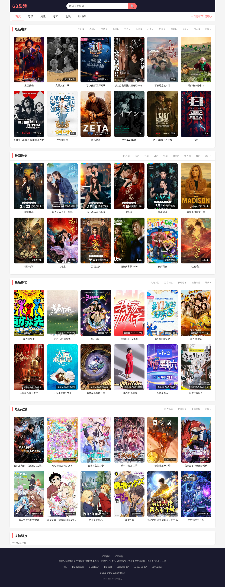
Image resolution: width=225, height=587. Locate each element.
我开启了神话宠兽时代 (196, 465)
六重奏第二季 (62, 85)
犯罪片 (174, 29)
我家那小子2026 (129, 338)
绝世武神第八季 (196, 519)
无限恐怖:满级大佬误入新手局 (162, 519)
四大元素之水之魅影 (62, 212)
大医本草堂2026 (62, 393)
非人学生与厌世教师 (29, 519)
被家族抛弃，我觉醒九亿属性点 (29, 465)
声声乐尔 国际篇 (62, 338)
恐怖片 (127, 29)
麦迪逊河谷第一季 (196, 212)
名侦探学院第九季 (96, 393)
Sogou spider (140, 567)
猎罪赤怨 (29, 212)
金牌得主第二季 (96, 465)
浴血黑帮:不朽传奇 (162, 139)
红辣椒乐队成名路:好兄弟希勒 (29, 139)
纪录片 (162, 29)
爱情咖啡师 (62, 139)
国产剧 (126, 155)
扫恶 (196, 139)
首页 (18, 16)
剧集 (43, 16)
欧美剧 (176, 155)
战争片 (150, 29)
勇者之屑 (129, 519)
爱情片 (104, 29)
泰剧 (198, 155)
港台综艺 (168, 282)
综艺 (55, 16)
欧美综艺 (196, 282)
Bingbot (108, 567)
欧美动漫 (196, 409)
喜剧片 (92, 29)
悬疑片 (185, 29)
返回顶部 (119, 556)
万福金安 (95, 266)
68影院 (19, 6)
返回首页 (106, 556)
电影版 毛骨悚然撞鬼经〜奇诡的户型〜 (129, 85)
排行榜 (82, 16)
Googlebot (94, 567)
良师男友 (162, 266)
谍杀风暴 (95, 139)
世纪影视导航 (19, 542)
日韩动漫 (182, 409)
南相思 (62, 266)
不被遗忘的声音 (163, 85)
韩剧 (165, 155)
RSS (65, 567)
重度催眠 (29, 85)
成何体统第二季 (129, 465)
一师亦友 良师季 (129, 393)
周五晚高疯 (196, 338)
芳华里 (129, 212)
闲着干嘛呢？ (196, 393)
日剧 (156, 155)
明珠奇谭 (29, 266)
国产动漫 (168, 409)
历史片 (197, 29)
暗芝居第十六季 (163, 465)
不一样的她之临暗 (96, 212)
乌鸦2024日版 (129, 139)
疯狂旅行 (95, 338)
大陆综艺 (155, 282)
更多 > (208, 29)
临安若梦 (196, 266)
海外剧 (187, 155)
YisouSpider (123, 567)
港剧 (137, 155)
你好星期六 (162, 393)
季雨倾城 (162, 212)
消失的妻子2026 (129, 266)
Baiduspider (78, 567)
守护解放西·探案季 (95, 85)
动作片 (81, 29)
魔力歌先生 (29, 338)
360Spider (157, 567)
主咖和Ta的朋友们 (29, 393)
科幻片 (116, 29)
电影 (30, 16)
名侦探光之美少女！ (62, 465)
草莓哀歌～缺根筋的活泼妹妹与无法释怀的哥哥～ (62, 519)
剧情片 (139, 29)
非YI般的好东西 (163, 338)
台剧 (146, 155)
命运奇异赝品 (96, 519)
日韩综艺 (182, 282)
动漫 (68, 16)
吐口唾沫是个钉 (196, 85)
